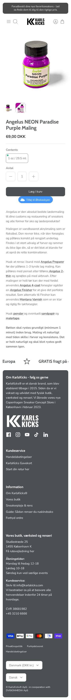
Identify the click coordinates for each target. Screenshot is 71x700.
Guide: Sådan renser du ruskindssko (29, 512)
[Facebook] (8, 434)
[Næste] (63, 8)
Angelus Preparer (52, 262)
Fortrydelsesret (35, 646)
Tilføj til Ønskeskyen (38, 199)
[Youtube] (27, 434)
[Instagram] (17, 434)
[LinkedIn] (45, 434)
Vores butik (13, 499)
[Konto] (53, 21)
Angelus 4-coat (30, 285)
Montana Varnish (31, 299)
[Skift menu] (8, 21)
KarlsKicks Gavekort (19, 463)
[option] (35, 65)
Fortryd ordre (14, 518)
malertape (12, 318)
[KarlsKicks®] (35, 21)
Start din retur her (17, 469)
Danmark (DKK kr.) (21, 665)
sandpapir (48, 313)
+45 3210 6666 (16, 613)
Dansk (13, 677)
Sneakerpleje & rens (19, 505)
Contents (12, 150)
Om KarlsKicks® (16, 493)
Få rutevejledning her (20, 551)
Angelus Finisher (21, 290)
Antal (9, 168)
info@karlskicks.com (29, 585)
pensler (18, 313)
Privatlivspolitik (14, 646)
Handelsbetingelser (19, 457)
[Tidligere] (8, 8)
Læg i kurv (35, 192)
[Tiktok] (36, 434)
